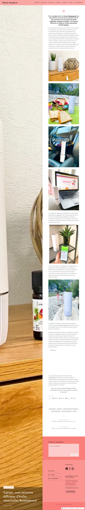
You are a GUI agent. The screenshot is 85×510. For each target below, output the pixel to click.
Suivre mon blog (70, 491)
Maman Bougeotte (10, 2)
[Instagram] (72, 468)
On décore (51, 2)
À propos (37, 2)
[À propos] (56, 504)
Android (58, 215)
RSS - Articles (51, 475)
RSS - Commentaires (53, 478)
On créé (70, 2)
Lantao (66, 25)
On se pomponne (78, 2)
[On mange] (63, 504)
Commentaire (74, 454)
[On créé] (68, 504)
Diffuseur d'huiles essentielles (70, 408)
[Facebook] (66, 468)
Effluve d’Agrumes (64, 325)
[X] (69, 468)
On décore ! (10, 487)
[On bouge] (66, 504)
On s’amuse (44, 2)
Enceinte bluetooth (55, 411)
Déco (5, 487)
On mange (57, 2)
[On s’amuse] (59, 504)
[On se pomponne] (70, 504)
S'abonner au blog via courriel (71, 476)
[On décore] (61, 504)
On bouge (64, 2)
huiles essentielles (66, 411)
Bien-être (59, 408)
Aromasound (72, 16)
